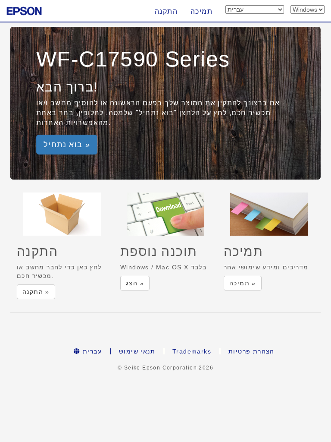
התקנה (166, 11)
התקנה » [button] (36, 291)
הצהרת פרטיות (251, 351)
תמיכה (201, 11)
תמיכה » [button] (242, 283)
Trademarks (191, 351)
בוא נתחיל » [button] (67, 144)
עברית (91, 351)
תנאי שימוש (137, 351)
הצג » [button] (135, 283)
